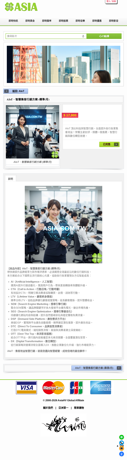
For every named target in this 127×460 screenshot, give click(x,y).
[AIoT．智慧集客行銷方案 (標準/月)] (32, 132)
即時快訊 (13, 20)
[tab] (10, 178)
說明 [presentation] (10, 179)
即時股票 (63, 20)
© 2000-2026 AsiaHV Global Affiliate (63, 400)
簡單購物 (79, 407)
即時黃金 (30, 20)
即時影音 (113, 20)
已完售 (106, 144)
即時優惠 (97, 20)
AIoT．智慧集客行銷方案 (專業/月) (94, 368)
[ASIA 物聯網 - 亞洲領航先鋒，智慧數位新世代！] (22, 6)
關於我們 (48, 407)
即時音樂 (80, 20)
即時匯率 (46, 20)
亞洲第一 (63, 407)
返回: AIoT (18, 91)
